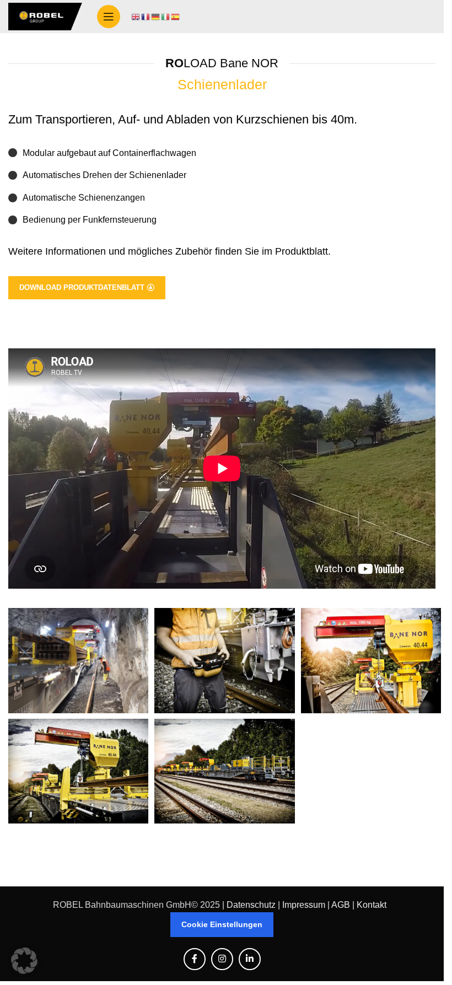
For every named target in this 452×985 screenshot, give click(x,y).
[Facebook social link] (195, 959)
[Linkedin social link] (250, 959)
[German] (156, 16)
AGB (340, 904)
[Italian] (166, 16)
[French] (146, 16)
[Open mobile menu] (109, 17)
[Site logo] (47, 15)
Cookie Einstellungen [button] (221, 924)
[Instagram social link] (222, 959)
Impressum (303, 904)
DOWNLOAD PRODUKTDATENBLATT (81, 287)
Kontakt (371, 904)
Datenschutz (251, 904)
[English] (136, 16)
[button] (24, 960)
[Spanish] (176, 16)
